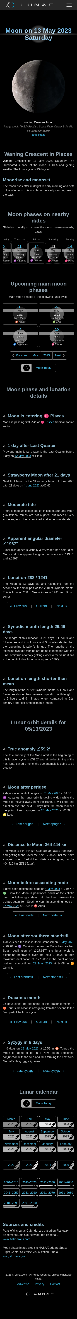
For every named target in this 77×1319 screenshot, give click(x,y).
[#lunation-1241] (4, 577)
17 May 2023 (11, 905)
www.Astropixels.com (16, 1239)
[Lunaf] (29, 5)
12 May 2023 (23, 455)
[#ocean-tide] (4, 504)
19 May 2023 (29, 1048)
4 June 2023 (32, 485)
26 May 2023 (50, 810)
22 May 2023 (42, 963)
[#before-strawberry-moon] (4, 475)
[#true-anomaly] (4, 749)
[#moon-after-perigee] (4, 787)
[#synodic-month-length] (4, 626)
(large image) (38, 134)
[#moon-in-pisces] (4, 416)
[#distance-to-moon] (4, 844)
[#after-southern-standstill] (4, 935)
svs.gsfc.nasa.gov (14, 1256)
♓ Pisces (47, 422)
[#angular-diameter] (4, 538)
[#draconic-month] (4, 997)
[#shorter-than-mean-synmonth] (4, 678)
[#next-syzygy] (4, 1042)
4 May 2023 (52, 888)
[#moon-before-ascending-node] (4, 882)
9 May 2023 (66, 942)
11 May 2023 (52, 793)
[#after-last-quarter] (4, 445)
